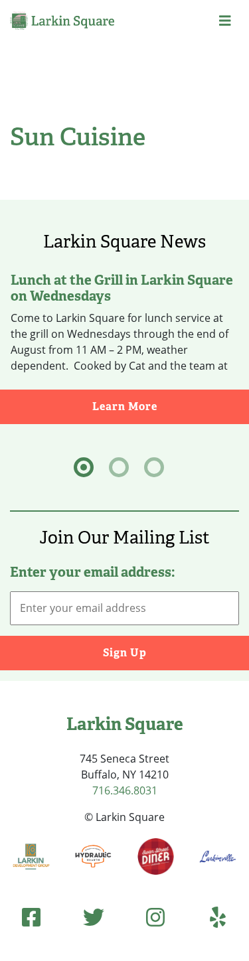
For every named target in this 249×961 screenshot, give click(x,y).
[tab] (84, 467)
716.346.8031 (124, 790)
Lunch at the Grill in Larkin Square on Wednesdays (122, 288)
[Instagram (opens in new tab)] (155, 917)
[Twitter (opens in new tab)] (93, 917)
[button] (225, 21)
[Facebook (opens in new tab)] (31, 917)
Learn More (170, 406)
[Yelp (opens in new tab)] (218, 917)
